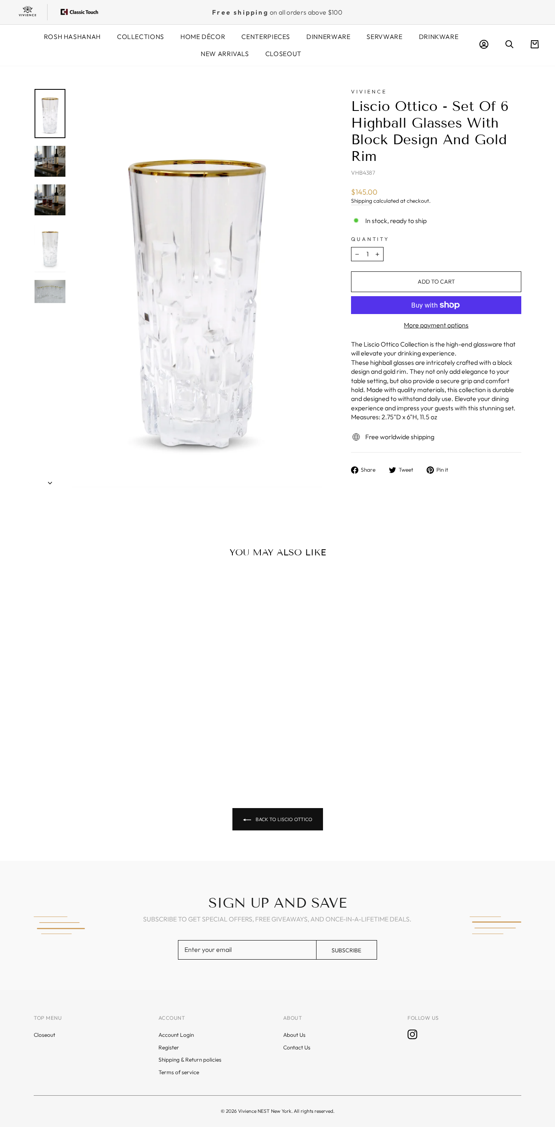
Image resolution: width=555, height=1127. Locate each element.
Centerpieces (265, 37)
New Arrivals (225, 54)
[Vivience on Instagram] (412, 1034)
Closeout (283, 54)
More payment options (436, 325)
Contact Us (296, 1047)
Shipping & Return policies (189, 1059)
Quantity (370, 239)
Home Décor (202, 37)
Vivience (369, 91)
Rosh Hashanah (72, 37)
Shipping (361, 200)
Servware (384, 37)
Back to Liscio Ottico (283, 819)
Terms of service (178, 1072)
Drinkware (439, 37)
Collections (140, 37)
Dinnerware (328, 37)
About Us (294, 1034)
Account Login (176, 1034)
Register (168, 1047)
